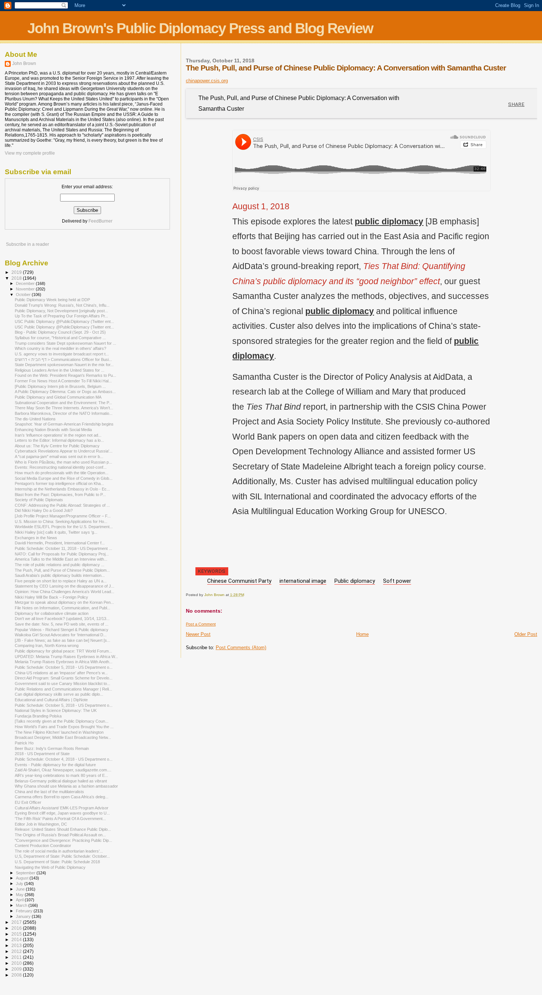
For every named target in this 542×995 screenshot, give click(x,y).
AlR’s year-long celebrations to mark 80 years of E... (61, 775)
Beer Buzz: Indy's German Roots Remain (52, 748)
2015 (17, 934)
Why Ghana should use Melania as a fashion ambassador (66, 786)
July (20, 883)
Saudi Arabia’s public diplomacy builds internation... (60, 575)
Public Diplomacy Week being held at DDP (52, 299)
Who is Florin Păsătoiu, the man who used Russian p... (63, 462)
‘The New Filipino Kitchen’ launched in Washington (59, 732)
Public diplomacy (354, 581)
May (20, 894)
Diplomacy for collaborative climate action (51, 613)
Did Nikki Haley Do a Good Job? (44, 510)
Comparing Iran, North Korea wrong (47, 645)
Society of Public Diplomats (39, 500)
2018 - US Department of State (42, 753)
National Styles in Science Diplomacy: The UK (56, 710)
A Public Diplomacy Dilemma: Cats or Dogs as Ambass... (65, 391)
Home (362, 634)
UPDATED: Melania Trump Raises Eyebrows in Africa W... (66, 656)
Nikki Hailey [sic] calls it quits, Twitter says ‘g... (56, 532)
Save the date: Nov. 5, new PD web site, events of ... (61, 624)
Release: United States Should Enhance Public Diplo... (63, 829)
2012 (17, 951)
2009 (17, 969)
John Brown (24, 63)
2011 (17, 957)
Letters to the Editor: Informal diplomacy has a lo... (59, 440)
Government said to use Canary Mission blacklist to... (62, 683)
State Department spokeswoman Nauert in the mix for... (64, 364)
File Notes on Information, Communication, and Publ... (62, 608)
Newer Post (198, 634)
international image (302, 581)
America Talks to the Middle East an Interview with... (61, 559)
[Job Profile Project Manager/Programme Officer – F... (63, 516)
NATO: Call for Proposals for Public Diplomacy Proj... (62, 554)
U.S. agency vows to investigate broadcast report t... (62, 354)
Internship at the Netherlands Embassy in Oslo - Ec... (62, 489)
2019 (17, 272)
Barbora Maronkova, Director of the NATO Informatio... (63, 413)
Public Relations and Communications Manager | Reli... (63, 689)
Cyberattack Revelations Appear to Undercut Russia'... (63, 451)
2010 (17, 963)
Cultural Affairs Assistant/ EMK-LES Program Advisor (61, 808)
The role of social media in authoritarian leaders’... (59, 851)
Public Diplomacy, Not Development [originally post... (61, 311)
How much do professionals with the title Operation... (61, 473)
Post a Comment (201, 624)
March (22, 905)
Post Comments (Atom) (241, 647)
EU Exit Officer (28, 802)
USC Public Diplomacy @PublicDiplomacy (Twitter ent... (64, 321)
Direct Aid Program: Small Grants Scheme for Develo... (63, 678)
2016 (17, 928)
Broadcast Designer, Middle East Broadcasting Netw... (63, 737)
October (24, 294)
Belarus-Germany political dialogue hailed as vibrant (61, 781)
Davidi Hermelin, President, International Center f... (60, 543)
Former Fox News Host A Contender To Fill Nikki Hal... (63, 381)
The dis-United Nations (35, 419)
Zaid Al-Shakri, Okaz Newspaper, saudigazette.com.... (63, 770)
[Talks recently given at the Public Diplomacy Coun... (61, 721)
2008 (17, 974)
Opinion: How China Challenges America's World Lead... (64, 591)
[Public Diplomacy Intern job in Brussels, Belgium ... (60, 386)
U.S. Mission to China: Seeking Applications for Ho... (61, 521)
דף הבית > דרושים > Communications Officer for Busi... (63, 359)
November (26, 289)
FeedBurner (100, 221)
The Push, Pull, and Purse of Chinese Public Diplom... (62, 570)
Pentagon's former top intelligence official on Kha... (59, 483)
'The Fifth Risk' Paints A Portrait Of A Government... (60, 818)
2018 (17, 278)
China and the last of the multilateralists (49, 791)
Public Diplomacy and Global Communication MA (58, 397)
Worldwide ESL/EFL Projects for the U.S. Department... (64, 526)
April (20, 900)
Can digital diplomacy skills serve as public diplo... (59, 694)
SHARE (516, 104)
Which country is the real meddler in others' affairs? (60, 348)
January (24, 916)
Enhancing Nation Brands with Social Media (53, 429)
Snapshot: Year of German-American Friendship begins (64, 424)
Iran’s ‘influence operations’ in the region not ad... (58, 435)
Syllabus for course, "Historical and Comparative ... (60, 337)
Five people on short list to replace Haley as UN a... (61, 581)
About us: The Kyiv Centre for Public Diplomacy (57, 446)
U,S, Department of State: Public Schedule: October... (62, 856)
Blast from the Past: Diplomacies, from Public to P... (60, 494)
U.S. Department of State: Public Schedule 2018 (57, 862)
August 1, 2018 (260, 206)
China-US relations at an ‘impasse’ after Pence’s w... (61, 673)
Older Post (525, 634)
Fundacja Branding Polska (38, 716)
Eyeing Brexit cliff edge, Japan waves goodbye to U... (62, 813)
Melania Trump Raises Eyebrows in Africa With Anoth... (63, 662)
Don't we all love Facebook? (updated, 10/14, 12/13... (62, 618)
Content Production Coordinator (43, 845)
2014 (17, 939)
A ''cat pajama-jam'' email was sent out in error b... (59, 456)
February (25, 911)
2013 (17, 945)
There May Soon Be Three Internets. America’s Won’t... (64, 408)
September (26, 873)
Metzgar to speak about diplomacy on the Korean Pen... (64, 602)
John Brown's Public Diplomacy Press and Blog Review (200, 28)
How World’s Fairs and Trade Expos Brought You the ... (64, 726)
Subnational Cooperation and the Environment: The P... (63, 402)
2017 (17, 922)
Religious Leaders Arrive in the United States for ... (59, 370)
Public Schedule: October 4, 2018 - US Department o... (63, 759)
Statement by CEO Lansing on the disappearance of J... (64, 586)
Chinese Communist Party (239, 581)
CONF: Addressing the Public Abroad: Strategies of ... (62, 505)
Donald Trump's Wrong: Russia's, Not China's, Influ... (62, 305)
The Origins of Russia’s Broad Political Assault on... (60, 835)
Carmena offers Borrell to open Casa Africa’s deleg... (61, 797)
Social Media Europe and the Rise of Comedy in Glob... (63, 478)
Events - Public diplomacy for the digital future (55, 764)
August (22, 878)
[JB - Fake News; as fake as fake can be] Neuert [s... (62, 640)
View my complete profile (30, 153)
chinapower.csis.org (207, 80)
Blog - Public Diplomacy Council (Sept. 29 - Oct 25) (60, 332)
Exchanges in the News (36, 538)
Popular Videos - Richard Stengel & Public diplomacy (61, 629)
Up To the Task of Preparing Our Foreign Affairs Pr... (61, 316)
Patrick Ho (24, 743)
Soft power (397, 581)
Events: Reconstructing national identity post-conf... (61, 467)
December (26, 283)
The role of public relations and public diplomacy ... (59, 564)
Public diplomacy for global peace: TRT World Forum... (63, 651)
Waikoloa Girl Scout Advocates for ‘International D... (61, 635)
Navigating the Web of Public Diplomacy (50, 867)
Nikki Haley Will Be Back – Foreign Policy (51, 597)
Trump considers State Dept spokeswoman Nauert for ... (65, 343)
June (21, 889)
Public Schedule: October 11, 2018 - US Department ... (63, 548)
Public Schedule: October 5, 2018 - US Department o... (63, 667)
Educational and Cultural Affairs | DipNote (51, 700)
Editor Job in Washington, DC (41, 824)
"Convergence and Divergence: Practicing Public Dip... (63, 840)
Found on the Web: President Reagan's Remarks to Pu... (65, 375)
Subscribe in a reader (27, 244)
